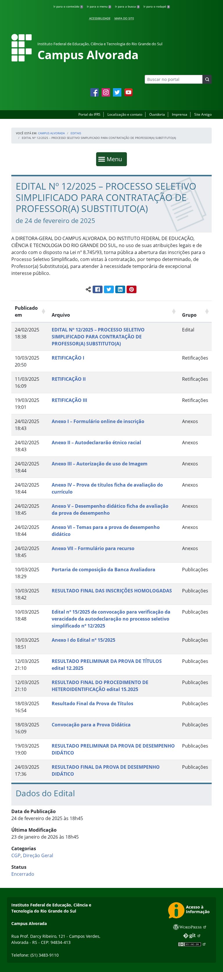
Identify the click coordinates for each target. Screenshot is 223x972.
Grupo (189, 315)
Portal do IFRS (89, 114)
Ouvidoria (157, 114)
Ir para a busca (127, 6)
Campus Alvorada (51, 133)
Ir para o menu (98, 6)
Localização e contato (124, 114)
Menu (115, 159)
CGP (16, 855)
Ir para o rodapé (156, 6)
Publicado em (26, 311)
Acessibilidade (100, 18)
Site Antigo (203, 114)
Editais (76, 133)
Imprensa (179, 114)
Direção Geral (38, 855)
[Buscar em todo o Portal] (207, 79)
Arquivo (61, 315)
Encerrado (22, 874)
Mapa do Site (124, 18)
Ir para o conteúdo (67, 6)
